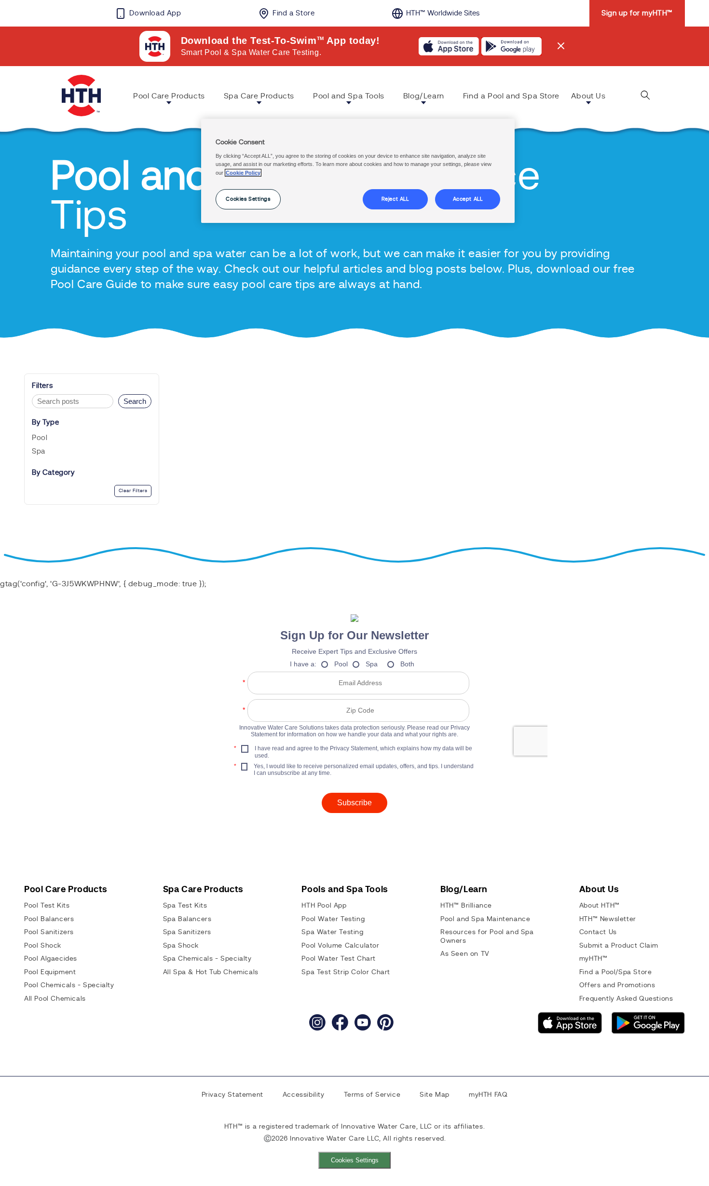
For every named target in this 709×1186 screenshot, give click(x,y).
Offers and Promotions (617, 985)
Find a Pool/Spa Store (615, 972)
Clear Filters (133, 490)
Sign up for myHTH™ (637, 13)
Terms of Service (372, 1094)
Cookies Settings (355, 1160)
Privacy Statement (232, 1094)
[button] (172, 97)
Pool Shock (42, 945)
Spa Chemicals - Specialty (207, 958)
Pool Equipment (50, 972)
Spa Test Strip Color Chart (345, 972)
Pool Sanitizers (49, 932)
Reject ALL (395, 199)
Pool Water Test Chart (338, 958)
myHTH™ (593, 958)
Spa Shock (181, 945)
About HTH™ (599, 905)
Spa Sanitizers (187, 932)
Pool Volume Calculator (340, 945)
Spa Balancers (187, 919)
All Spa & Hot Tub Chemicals (211, 972)
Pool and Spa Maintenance (485, 919)
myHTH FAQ (488, 1094)
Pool (39, 437)
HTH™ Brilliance (466, 905)
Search (134, 401)
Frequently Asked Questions (626, 998)
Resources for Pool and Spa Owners (487, 936)
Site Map (435, 1094)
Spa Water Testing (332, 932)
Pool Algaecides (50, 958)
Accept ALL (468, 199)
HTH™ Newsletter (607, 919)
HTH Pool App (323, 905)
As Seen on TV (465, 954)
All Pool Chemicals (55, 998)
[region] (358, 171)
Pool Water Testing (333, 919)
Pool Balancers (49, 919)
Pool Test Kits (46, 905)
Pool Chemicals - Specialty (69, 985)
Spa (38, 451)
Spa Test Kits (185, 905)
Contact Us (598, 932)
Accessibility (304, 1094)
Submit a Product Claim (618, 945)
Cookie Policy (243, 173)
